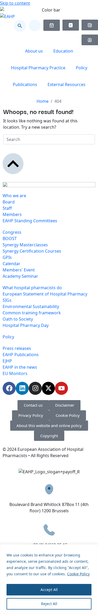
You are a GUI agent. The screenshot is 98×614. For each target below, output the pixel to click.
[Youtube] (61, 388)
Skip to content (15, 3)
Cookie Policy (78, 573)
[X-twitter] (48, 388)
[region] (49, 579)
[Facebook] (9, 388)
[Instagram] (35, 388)
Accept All (49, 589)
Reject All (49, 603)
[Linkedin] (22, 388)
